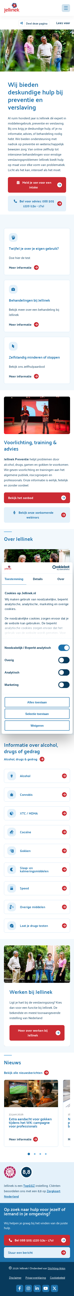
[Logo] (12, 8)
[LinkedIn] (37, 1288)
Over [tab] (60, 578)
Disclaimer (15, 1277)
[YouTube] (45, 1288)
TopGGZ (29, 1185)
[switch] (63, 660)
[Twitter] (54, 1288)
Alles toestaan (37, 702)
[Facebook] (19, 1288)
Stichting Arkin (56, 1268)
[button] (66, 8)
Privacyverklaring (35, 1277)
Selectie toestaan (37, 714)
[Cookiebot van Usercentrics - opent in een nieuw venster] (52, 568)
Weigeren (37, 725)
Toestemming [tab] (14, 578)
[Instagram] (28, 1288)
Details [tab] (38, 578)
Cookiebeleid (57, 1277)
